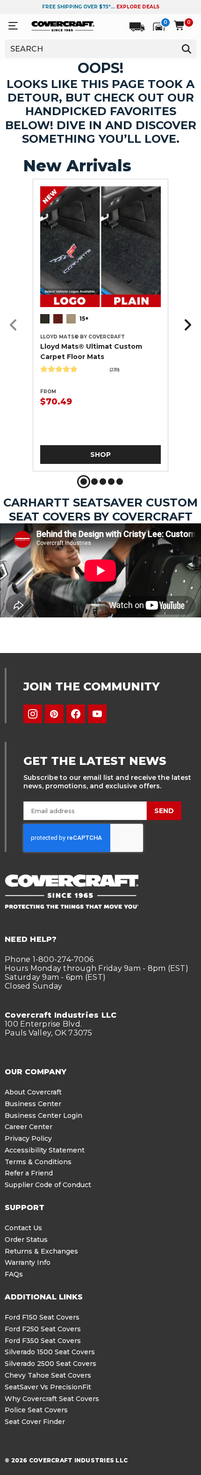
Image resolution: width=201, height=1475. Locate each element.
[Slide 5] (119, 481)
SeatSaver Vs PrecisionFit (48, 1387)
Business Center (33, 1104)
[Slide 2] (94, 481)
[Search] (186, 48)
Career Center (28, 1127)
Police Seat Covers (36, 1410)
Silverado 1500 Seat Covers (50, 1352)
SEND (164, 811)
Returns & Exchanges (41, 1251)
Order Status (26, 1239)
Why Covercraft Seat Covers (52, 1398)
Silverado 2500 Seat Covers (50, 1363)
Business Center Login (43, 1115)
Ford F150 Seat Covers (42, 1317)
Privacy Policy (28, 1138)
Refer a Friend (29, 1173)
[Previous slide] (16, 325)
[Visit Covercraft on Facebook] (75, 713)
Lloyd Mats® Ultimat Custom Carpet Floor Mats (91, 351)
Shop (100, 454)
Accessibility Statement (45, 1150)
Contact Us (23, 1228)
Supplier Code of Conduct (48, 1185)
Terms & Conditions (38, 1162)
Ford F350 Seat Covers (43, 1340)
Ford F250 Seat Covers (43, 1329)
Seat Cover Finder (35, 1421)
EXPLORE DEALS (137, 7)
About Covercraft (33, 1092)
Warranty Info (27, 1262)
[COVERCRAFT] (63, 26)
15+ (83, 318)
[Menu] (13, 26)
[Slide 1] (83, 481)
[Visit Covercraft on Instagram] (32, 713)
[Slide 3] (103, 481)
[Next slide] (185, 325)
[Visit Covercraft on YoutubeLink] (97, 713)
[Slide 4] (111, 481)
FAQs (14, 1274)
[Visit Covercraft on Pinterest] (54, 713)
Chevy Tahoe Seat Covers (48, 1375)
